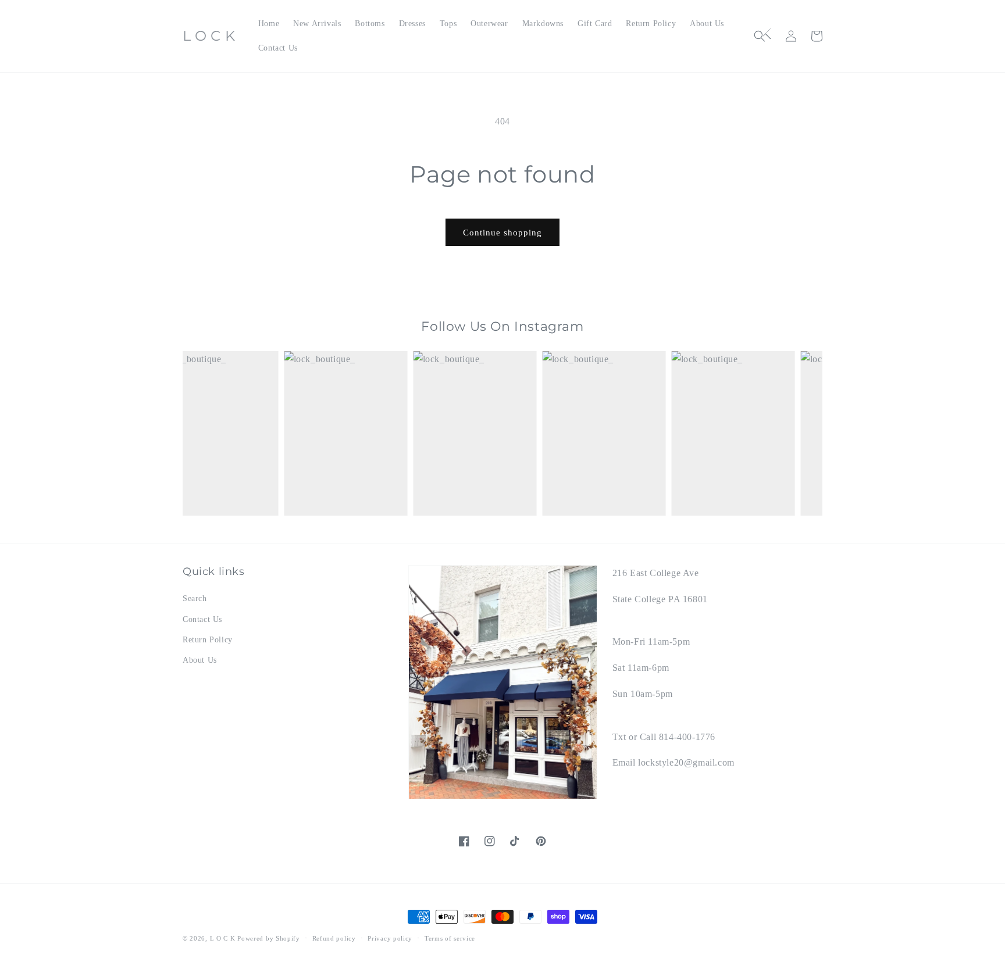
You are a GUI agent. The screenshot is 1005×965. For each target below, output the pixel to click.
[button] (765, 36)
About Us (200, 660)
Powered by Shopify (268, 938)
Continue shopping (502, 232)
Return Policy (208, 639)
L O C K (223, 938)
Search (195, 598)
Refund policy (334, 938)
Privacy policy (390, 938)
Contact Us (202, 619)
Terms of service (450, 938)
